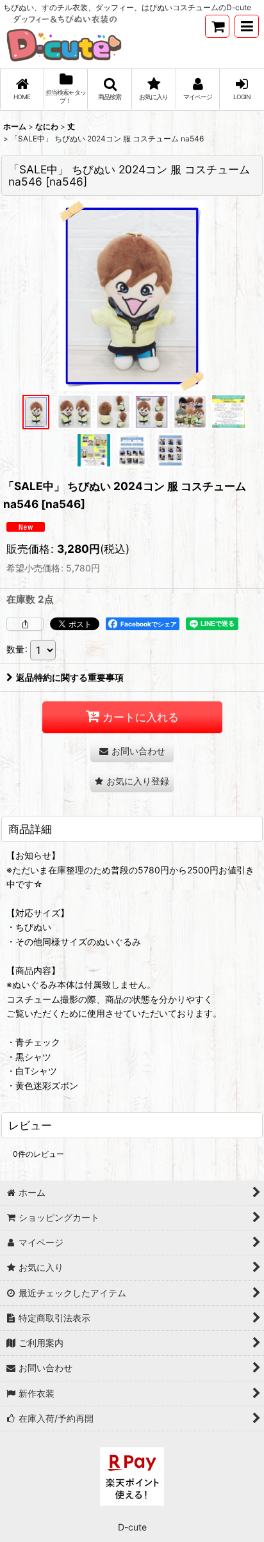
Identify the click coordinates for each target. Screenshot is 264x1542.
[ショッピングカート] (217, 26)
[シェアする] (25, 624)
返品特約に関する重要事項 (70, 677)
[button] (247, 26)
